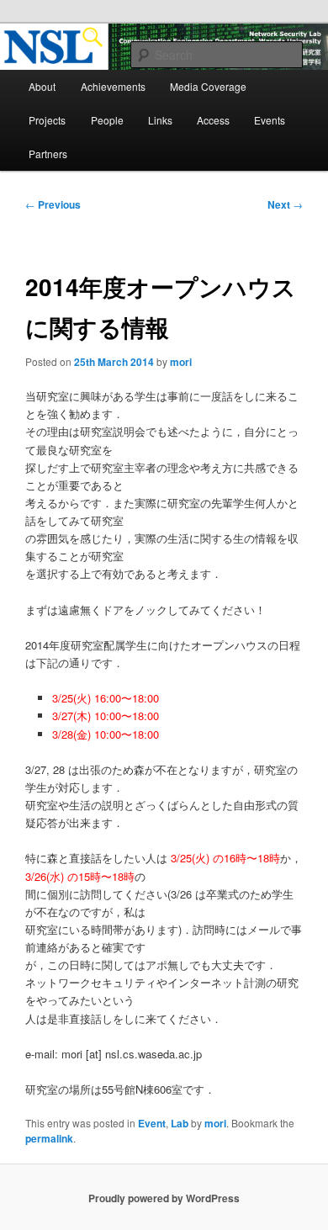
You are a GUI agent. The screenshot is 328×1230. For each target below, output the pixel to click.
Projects (47, 120)
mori (181, 361)
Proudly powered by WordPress (164, 1198)
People (107, 120)
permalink (49, 1138)
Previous (53, 204)
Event (152, 1123)
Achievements (113, 86)
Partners (48, 153)
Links (160, 120)
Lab (179, 1123)
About (42, 86)
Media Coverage (208, 86)
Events (269, 120)
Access (213, 120)
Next (285, 204)
